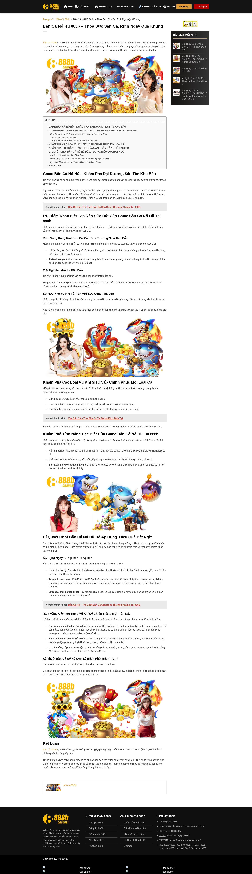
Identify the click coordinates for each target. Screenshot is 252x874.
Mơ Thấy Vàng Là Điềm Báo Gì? (194, 70)
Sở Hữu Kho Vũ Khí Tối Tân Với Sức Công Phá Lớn (74, 140)
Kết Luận (55, 165)
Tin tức (171, 6)
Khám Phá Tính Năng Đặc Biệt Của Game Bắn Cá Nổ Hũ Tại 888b (89, 148)
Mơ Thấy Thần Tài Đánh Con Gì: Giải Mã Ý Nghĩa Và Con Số (194, 59)
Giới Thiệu (84, 6)
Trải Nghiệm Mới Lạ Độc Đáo (63, 137)
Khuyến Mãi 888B (151, 6)
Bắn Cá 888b (63, 19)
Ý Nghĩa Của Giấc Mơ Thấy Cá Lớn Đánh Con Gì (194, 81)
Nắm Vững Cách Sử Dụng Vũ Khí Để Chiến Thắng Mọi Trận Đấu (80, 158)
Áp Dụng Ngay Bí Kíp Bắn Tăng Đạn (67, 155)
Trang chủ (48, 19)
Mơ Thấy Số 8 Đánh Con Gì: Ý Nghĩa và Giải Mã (194, 47)
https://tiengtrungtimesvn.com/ (185, 840)
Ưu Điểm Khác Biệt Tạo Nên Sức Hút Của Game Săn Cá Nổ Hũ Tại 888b (93, 130)
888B (70, 6)
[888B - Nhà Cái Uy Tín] (51, 7)
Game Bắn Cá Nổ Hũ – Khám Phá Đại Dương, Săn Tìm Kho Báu (87, 126)
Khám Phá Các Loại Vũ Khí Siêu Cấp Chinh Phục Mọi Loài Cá (87, 144)
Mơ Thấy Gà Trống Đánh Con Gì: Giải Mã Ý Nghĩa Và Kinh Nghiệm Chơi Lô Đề (194, 94)
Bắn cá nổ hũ (50, 42)
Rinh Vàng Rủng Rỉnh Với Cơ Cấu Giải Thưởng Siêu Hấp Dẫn (78, 134)
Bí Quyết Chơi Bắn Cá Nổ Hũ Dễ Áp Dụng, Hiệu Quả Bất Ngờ (86, 152)
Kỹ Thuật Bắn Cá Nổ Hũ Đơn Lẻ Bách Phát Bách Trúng (75, 162)
